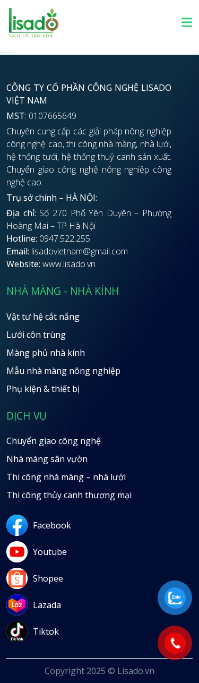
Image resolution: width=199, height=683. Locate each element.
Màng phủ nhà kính (45, 352)
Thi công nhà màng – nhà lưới (66, 477)
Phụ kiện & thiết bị (43, 389)
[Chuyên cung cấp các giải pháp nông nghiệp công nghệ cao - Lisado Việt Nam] (33, 36)
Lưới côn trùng (36, 334)
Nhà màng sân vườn (47, 459)
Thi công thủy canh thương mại (69, 495)
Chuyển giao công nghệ (53, 441)
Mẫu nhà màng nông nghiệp (63, 371)
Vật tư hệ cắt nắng (43, 316)
